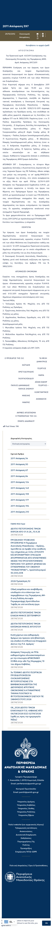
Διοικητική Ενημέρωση (26, 835)
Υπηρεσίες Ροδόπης (26, 812)
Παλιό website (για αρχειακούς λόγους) (26, 824)
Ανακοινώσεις (26, 831)
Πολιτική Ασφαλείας (18, 865)
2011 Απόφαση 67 (19, 470)
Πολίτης (26, 845)
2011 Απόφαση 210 (20, 512)
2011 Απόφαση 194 (20, 506)
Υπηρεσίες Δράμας (26, 802)
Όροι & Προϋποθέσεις (38, 865)
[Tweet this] (37, 36)
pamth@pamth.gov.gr (29, 792)
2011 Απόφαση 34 (19, 458)
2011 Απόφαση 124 (20, 482)
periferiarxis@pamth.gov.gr (29, 783)
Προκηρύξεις (26, 848)
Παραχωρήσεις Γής (26, 841)
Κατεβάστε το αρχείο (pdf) (37, 45)
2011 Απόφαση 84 (19, 476)
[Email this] (37, 34)
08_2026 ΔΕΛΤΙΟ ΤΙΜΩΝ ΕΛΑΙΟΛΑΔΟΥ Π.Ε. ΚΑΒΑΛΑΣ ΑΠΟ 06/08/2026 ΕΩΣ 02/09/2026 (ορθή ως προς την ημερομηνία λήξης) (27, 713)
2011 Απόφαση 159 (20, 494)
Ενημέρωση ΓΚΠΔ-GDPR (26, 852)
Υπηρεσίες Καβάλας (26, 805)
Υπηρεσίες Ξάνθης (26, 808)
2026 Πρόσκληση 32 (20, 581)
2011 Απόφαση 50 (19, 464)
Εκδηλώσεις (26, 838)
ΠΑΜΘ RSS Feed (18, 524)
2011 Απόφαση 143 (20, 488)
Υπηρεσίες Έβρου (26, 815)
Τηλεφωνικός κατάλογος (26, 828)
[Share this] (43, 34)
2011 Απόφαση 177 (20, 500)
